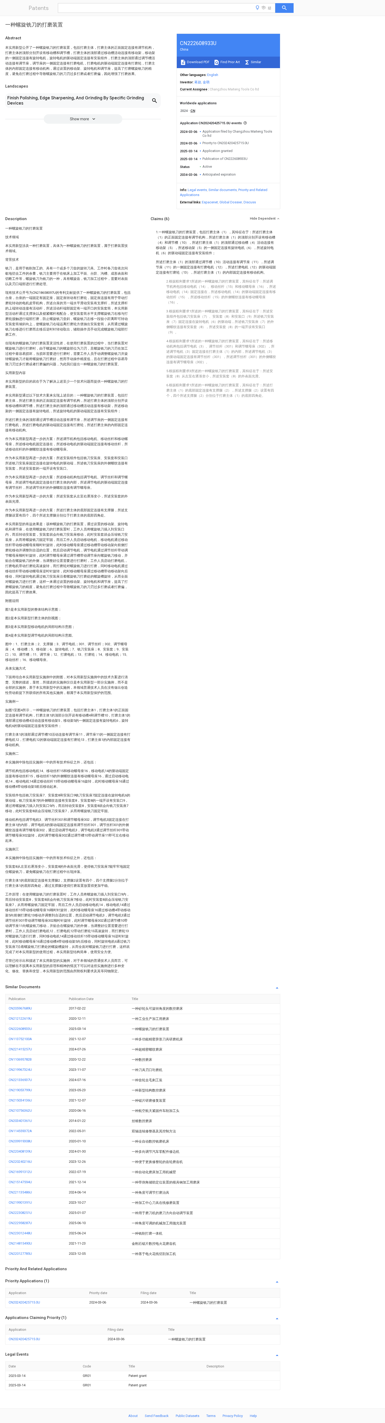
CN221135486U (20, 1192)
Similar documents (222, 190)
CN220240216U (20, 1162)
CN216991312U (20, 1172)
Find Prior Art (230, 62)
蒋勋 (197, 82)
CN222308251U (20, 1213)
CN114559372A (20, 1131)
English (212, 75)
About (133, 1416)
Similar (255, 62)
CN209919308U (20, 1141)
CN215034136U (20, 1100)
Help (253, 1416)
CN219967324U (20, 1070)
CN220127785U (20, 1254)
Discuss (250, 202)
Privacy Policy (233, 1416)
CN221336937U (20, 1080)
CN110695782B (20, 1059)
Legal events (197, 190)
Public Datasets (187, 1416)
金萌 (206, 82)
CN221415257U (20, 1049)
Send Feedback (157, 1416)
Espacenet (210, 202)
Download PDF (198, 62)
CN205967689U (20, 1008)
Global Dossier (230, 202)
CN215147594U (20, 1182)
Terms (211, 1416)
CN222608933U (20, 1029)
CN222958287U (20, 1223)
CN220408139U (20, 1151)
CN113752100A (20, 1039)
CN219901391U (20, 1202)
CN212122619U (20, 1018)
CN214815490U (20, 1243)
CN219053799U (20, 1090)
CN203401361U (20, 1121)
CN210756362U (20, 1110)
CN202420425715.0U (24, 1302)
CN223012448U (20, 1233)
